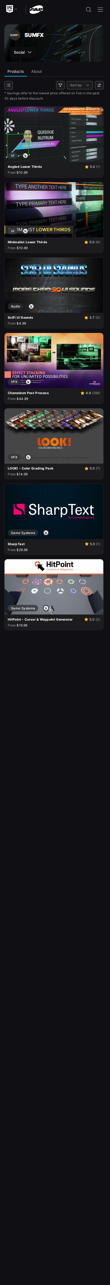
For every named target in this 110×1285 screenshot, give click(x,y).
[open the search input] (88, 9)
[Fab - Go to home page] (36, 9)
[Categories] (8, 85)
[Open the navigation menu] (100, 9)
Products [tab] (15, 71)
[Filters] (60, 85)
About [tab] (36, 71)
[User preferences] (99, 85)
